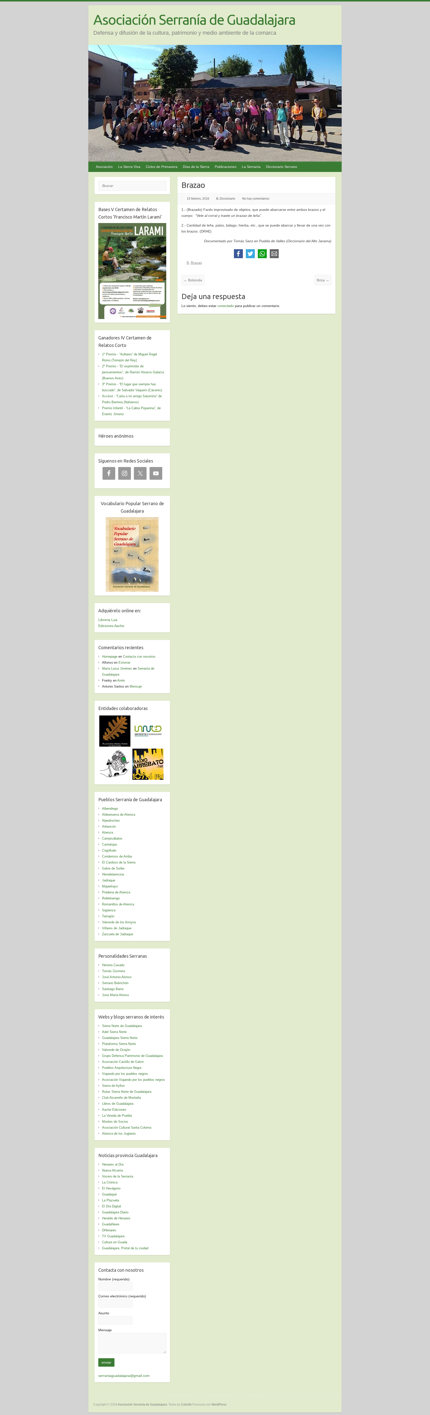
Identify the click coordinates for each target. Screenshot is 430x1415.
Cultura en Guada (114, 1242)
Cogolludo (109, 850)
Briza (323, 280)
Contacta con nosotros (139, 656)
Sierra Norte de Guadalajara (122, 1026)
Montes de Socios (115, 1121)
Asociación (104, 167)
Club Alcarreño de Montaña (121, 1098)
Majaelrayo (110, 886)
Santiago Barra (112, 989)
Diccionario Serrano (281, 167)
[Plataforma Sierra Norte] (114, 718)
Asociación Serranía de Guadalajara (194, 19)
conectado (225, 306)
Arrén (121, 680)
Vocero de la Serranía (117, 1176)
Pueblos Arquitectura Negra (121, 1068)
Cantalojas (109, 844)
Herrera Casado (113, 965)
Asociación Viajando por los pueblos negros (133, 1080)
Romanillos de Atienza (118, 904)
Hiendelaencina (113, 874)
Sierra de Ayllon (113, 1086)
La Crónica (109, 1182)
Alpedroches (111, 820)
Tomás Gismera (113, 971)
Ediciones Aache (111, 626)
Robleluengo (111, 898)
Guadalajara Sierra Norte (119, 1038)
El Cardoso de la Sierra (118, 862)
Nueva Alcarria (112, 1170)
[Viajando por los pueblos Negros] (114, 752)
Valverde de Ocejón (116, 1050)
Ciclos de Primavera (161, 167)
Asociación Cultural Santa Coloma (126, 1127)
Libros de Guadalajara (117, 1103)
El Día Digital (111, 1206)
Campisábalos (112, 838)
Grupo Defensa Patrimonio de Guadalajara (132, 1056)
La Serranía (251, 167)
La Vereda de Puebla (117, 1115)
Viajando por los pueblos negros (125, 1074)
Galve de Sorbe (113, 868)
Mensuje (136, 686)
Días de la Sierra (196, 167)
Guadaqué (109, 1194)
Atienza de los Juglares (119, 1133)
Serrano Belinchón (115, 983)
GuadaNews (110, 1224)
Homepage (109, 656)
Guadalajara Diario (115, 1212)
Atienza (107, 832)
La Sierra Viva (129, 167)
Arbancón (109, 826)
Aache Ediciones (114, 1109)
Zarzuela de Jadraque (117, 934)
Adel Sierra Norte (114, 1032)
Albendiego (110, 808)
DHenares (109, 1230)
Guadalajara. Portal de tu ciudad (125, 1248)
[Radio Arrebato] (147, 752)
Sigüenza (108, 910)
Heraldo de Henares (116, 1218)
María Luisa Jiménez (117, 668)
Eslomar (124, 662)
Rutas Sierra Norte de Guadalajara (126, 1092)
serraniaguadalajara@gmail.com (124, 1376)
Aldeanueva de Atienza (118, 814)
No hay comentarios (255, 198)
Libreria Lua (107, 620)
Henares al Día (112, 1164)
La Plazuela (110, 1200)
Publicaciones (225, 167)
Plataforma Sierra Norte (119, 1044)
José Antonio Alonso (116, 977)
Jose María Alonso (115, 995)
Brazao (196, 263)
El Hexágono (111, 1188)
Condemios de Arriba (117, 856)
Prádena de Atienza (116, 892)
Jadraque (108, 880)
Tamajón (108, 916)
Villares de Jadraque (116, 928)
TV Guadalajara (113, 1236)
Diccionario (227, 198)
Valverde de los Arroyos (119, 922)
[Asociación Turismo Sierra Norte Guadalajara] (147, 718)
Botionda (193, 280)
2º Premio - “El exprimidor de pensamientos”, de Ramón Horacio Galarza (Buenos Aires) (133, 372)
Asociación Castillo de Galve (123, 1062)
